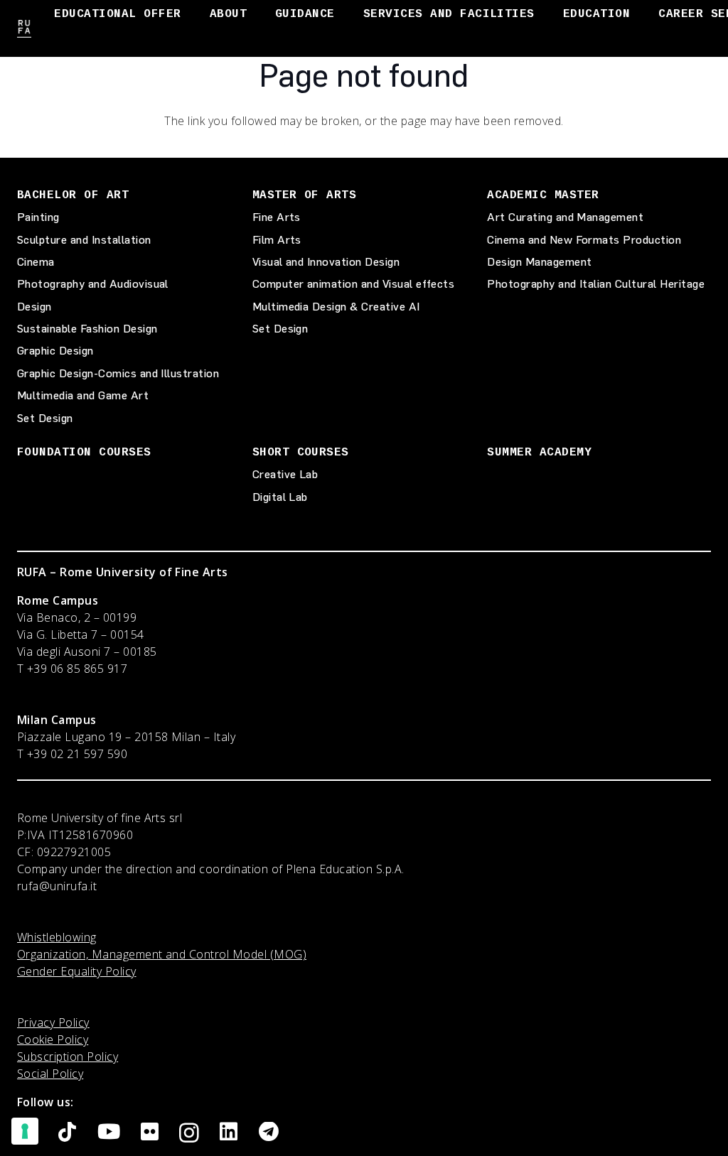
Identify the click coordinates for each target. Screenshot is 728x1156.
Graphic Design (55, 350)
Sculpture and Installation (84, 240)
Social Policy (50, 1073)
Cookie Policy (52, 1039)
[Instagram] (189, 1133)
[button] (191, 14)
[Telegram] (269, 1132)
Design (34, 306)
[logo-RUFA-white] (24, 29)
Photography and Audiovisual (92, 284)
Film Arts (276, 240)
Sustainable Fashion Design (87, 328)
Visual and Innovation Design (326, 262)
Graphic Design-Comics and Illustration (118, 373)
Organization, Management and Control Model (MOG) (161, 954)
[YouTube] (108, 1132)
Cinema (36, 262)
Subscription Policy (67, 1056)
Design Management (539, 262)
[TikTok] (67, 1132)
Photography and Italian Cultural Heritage (596, 284)
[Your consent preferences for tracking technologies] (24, 1131)
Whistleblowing (57, 937)
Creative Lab (285, 474)
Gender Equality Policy (76, 971)
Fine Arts (276, 217)
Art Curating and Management (565, 217)
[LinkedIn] (228, 1132)
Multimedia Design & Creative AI (336, 306)
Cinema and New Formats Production (584, 240)
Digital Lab (280, 497)
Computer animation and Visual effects (353, 284)
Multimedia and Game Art (83, 395)
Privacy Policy (53, 1022)
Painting (38, 217)
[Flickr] (150, 1132)
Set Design (45, 418)
